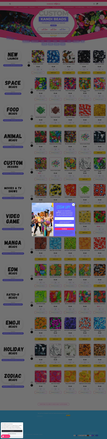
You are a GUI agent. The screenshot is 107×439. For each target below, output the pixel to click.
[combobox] (57, 225)
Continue (64, 229)
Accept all (12, 431)
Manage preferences (12, 433)
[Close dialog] (73, 204)
